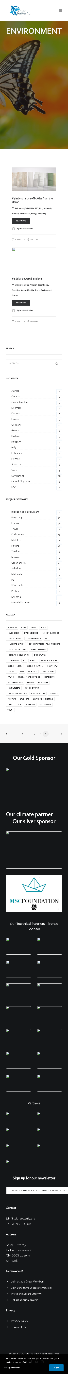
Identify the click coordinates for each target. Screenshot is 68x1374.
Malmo (10, 677)
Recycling (42, 214)
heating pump (53, 666)
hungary (11, 672)
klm (22, 672)
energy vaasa (40, 655)
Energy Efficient (38, 650)
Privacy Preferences (12, 1368)
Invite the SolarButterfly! (26, 1293)
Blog (41, 209)
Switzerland (19, 209)
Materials (48, 209)
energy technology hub (18, 655)
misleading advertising (29, 677)
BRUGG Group (13, 633)
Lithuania (32, 672)
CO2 (47, 639)
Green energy (43, 285)
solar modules (38, 694)
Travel (37, 290)
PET (36, 209)
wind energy (45, 705)
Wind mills (29, 209)
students (24, 699)
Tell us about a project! (25, 1300)
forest (33, 661)
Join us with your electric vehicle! (31, 1287)
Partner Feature (15, 683)
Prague (30, 683)
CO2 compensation (15, 644)
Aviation (33, 285)
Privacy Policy (19, 1321)
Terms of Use (19, 1327)
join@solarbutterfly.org (20, 1218)
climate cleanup (33, 639)
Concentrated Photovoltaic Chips (44, 644)
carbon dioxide (31, 633)
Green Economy (14, 666)
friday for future (49, 661)
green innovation (34, 666)
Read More (21, 221)
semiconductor (32, 688)
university (30, 705)
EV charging (12, 661)
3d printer (12, 628)
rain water (43, 683)
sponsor (54, 694)
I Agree (56, 1368)
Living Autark (48, 672)
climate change (14, 639)
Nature (23, 290)
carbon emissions (50, 633)
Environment (25, 214)
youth (10, 710)
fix (24, 661)
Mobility (15, 214)
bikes (23, 628)
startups (11, 699)
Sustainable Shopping (43, 699)
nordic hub (49, 677)
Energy (34, 214)
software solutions (17, 694)
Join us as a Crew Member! (27, 1281)
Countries (16, 290)
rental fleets (13, 688)
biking (33, 628)
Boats (43, 628)
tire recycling (14, 705)
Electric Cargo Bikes (16, 650)
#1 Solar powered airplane (27, 278)
